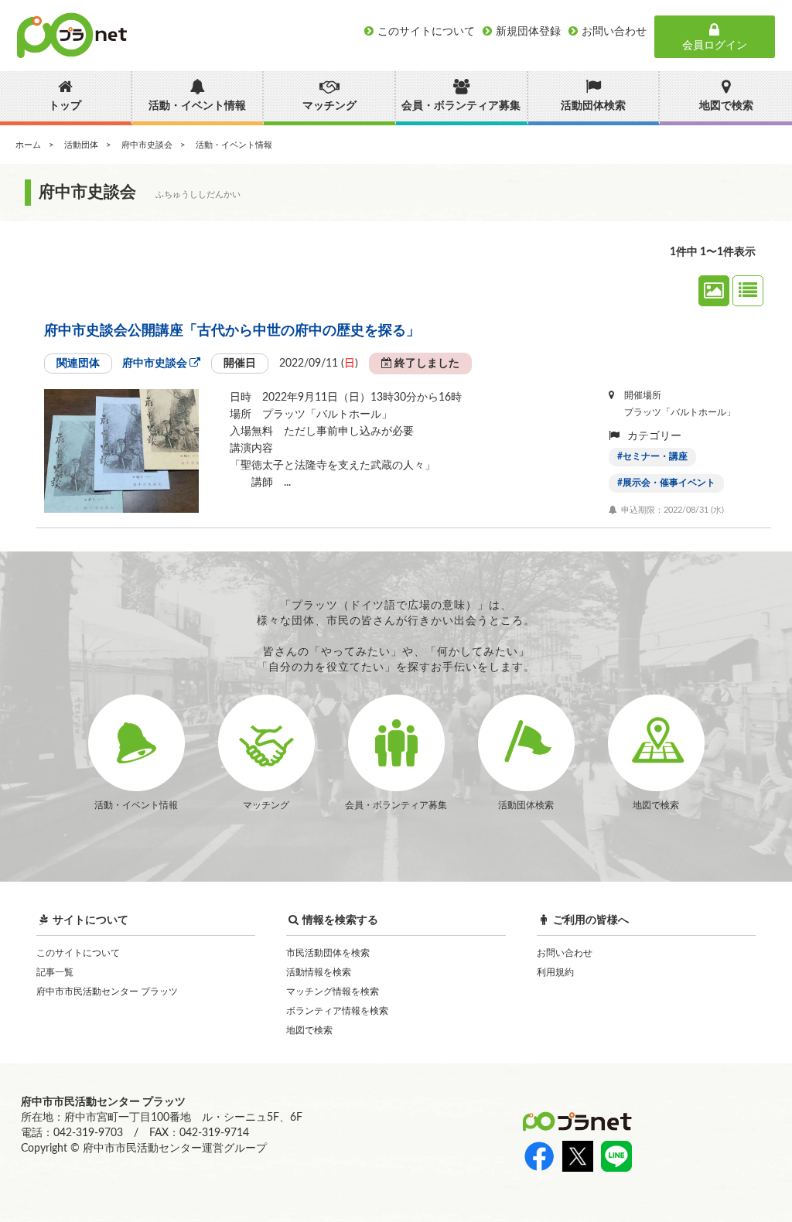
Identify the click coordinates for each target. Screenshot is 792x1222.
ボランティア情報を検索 (337, 1010)
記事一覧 (54, 972)
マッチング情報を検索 (332, 991)
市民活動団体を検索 (328, 952)
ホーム (28, 145)
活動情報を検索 (318, 972)
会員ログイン (714, 45)
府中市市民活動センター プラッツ (107, 991)
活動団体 (81, 145)
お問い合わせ (564, 952)
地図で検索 (309, 1030)
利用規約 (555, 972)
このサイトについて (78, 952)
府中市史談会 (146, 145)
